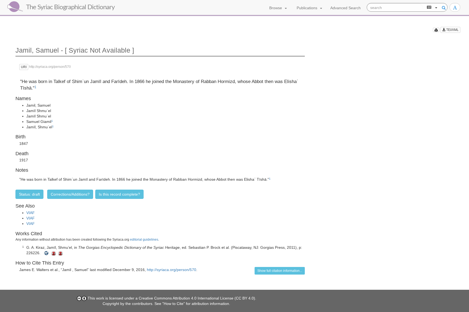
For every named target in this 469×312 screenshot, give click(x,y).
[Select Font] (454, 7)
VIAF (30, 213)
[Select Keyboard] (432, 7)
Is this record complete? (119, 194)
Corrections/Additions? (70, 194)
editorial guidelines (144, 239)
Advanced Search (345, 8)
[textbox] (395, 7)
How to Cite (173, 303)
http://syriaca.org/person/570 (171, 270)
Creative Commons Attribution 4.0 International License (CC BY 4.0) (197, 298)
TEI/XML (452, 30)
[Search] (443, 7)
